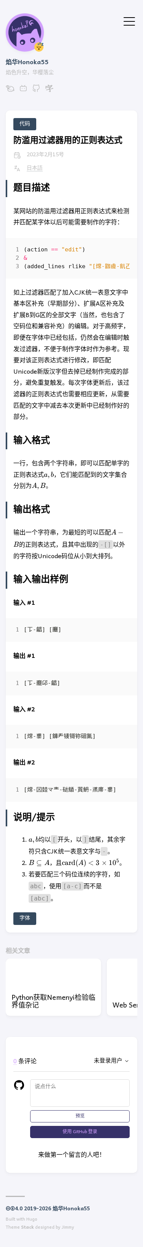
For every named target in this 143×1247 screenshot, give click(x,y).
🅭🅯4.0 (14, 1209)
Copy (117, 251)
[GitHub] (36, 91)
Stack (27, 1227)
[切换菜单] (129, 21)
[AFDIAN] (10, 91)
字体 (24, 918)
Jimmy (67, 1227)
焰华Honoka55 (27, 62)
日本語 (35, 168)
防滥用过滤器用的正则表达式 (67, 140)
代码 (24, 123)
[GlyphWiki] (49, 91)
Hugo (31, 1219)
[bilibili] (23, 91)
